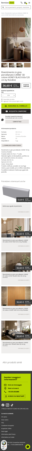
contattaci (17, 121)
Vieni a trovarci (13, 388)
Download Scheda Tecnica (12, 145)
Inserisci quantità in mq (7, 91)
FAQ (2, 423)
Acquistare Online (6, 428)
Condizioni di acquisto (7, 425)
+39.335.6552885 (13, 392)
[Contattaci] (21, 3)
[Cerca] (3, 7)
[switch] (4, 448)
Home (2, 13)
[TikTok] (12, 405)
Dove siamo (4, 420)
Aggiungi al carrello (17, 106)
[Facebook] (3, 405)
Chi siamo (4, 417)
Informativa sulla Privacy (8, 434)
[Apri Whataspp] (27, 446)
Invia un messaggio (15, 385)
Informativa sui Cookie (7, 437)
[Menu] (29, 3)
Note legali (4, 431)
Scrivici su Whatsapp (16, 396)
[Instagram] (7, 405)
